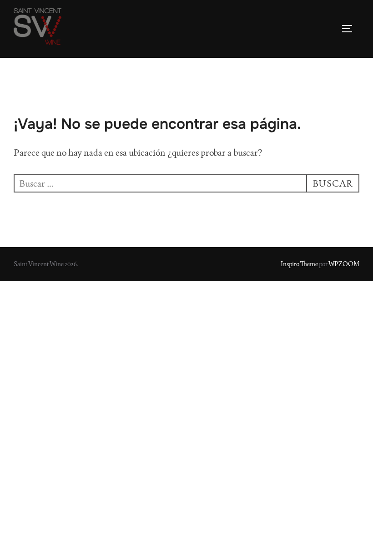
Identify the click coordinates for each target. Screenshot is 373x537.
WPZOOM (343, 264)
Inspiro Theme (299, 264)
